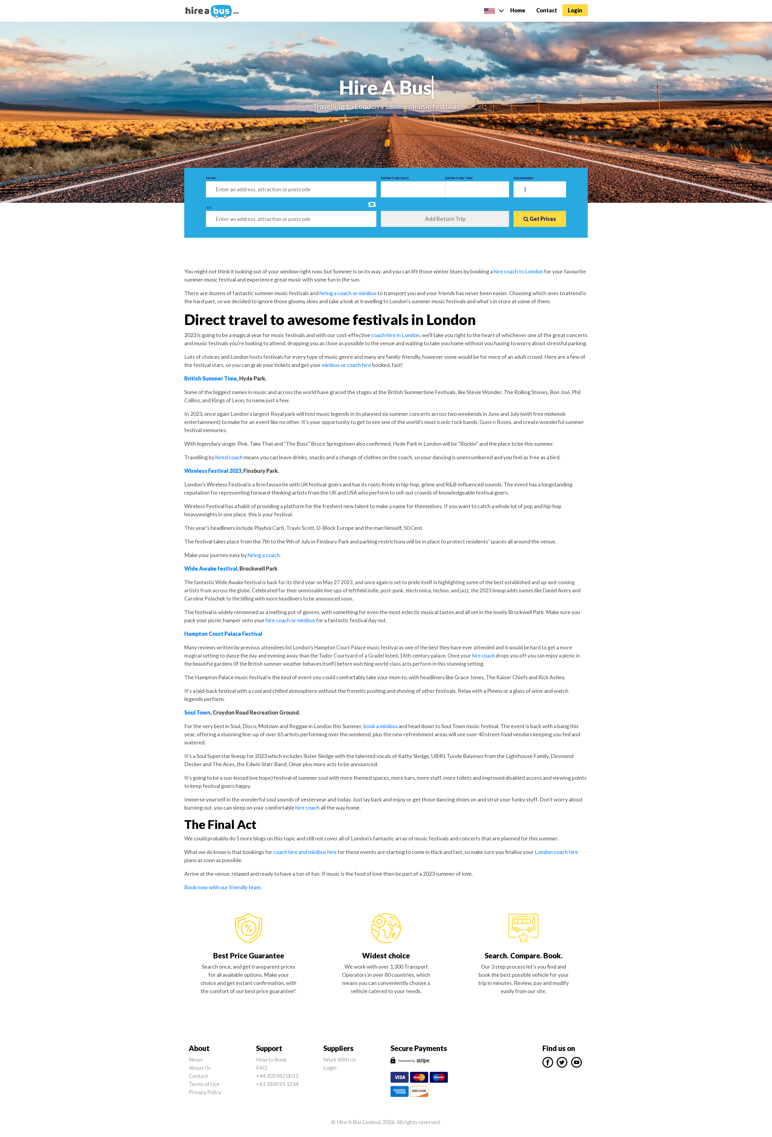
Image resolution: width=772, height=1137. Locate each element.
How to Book (271, 1059)
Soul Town (197, 712)
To (208, 207)
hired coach (229, 457)
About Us (199, 1067)
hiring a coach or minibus (347, 293)
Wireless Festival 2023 (212, 470)
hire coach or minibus (290, 620)
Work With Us (339, 1059)
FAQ (261, 1067)
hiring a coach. (264, 555)
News (196, 1059)
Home (520, 10)
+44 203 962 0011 (277, 1075)
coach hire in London (395, 335)
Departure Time (459, 178)
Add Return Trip (445, 218)
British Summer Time (210, 378)
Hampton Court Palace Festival (223, 633)
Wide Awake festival (210, 568)
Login (575, 10)
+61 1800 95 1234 (277, 1084)
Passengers (523, 178)
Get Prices (542, 218)
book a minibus (380, 726)
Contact (546, 10)
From (211, 178)
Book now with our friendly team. (223, 887)
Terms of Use (204, 1084)
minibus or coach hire (346, 364)
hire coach (483, 655)
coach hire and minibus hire (305, 852)
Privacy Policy (205, 1092)
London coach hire (556, 852)
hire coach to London (518, 271)
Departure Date (395, 178)
